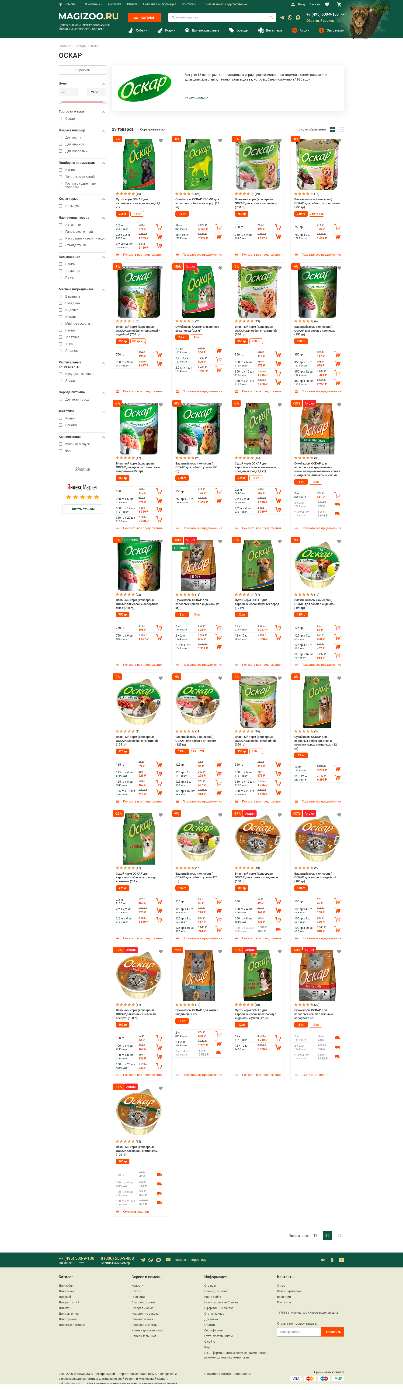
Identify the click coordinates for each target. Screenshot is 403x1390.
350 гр (241, 341)
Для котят (73, 137)
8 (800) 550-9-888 (117, 1258)
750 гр (241, 213)
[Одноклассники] (332, 1260)
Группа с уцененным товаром (80, 185)
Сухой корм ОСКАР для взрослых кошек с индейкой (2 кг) (197, 603)
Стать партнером (289, 1291)
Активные (73, 225)
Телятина (72, 337)
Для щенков (74, 144)
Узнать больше (196, 98)
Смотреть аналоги (314, 1075)
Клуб (207, 1347)
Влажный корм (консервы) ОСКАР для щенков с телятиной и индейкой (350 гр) (138, 467)
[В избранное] (160, 140)
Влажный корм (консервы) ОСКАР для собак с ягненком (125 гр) (195, 740)
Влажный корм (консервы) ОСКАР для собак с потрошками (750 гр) (317, 203)
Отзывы (210, 1285)
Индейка (72, 310)
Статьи (136, 1291)
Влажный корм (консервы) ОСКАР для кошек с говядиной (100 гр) (256, 877)
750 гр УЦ (316, 213)
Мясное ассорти (77, 323)
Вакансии (284, 1297)
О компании (93, 4)
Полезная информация (159, 4)
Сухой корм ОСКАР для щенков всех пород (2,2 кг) (197, 328)
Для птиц (65, 1308)
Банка (70, 264)
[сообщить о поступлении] (337, 504)
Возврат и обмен (143, 1308)
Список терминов (144, 1336)
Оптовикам (335, 30)
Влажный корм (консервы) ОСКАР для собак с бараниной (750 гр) (256, 203)
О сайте (209, 1341)
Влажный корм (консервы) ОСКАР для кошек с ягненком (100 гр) (137, 1150)
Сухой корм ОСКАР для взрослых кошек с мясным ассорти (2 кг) (313, 1014)
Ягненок (71, 350)
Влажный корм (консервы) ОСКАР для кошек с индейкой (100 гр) (315, 877)
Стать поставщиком (218, 1336)
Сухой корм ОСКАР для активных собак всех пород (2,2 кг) (138, 203)
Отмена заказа (142, 1319)
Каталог (147, 17)
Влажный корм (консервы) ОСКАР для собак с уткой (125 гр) (196, 877)
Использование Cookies (221, 1302)
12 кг (137, 213)
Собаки (141, 30)
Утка (69, 344)
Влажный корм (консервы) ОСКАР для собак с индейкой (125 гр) (314, 603)
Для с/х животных (72, 1325)
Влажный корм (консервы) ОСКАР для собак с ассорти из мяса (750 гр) (137, 603)
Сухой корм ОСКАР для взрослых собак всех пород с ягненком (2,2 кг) (136, 877)
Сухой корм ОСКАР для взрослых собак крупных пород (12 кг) (257, 603)
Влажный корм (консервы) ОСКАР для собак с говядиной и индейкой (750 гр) (138, 330)
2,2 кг (122, 213)
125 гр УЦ (197, 751)
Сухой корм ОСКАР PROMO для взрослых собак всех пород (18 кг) (197, 203)
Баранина (72, 296)
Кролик (71, 317)
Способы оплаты (144, 1302)
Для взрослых (76, 151)
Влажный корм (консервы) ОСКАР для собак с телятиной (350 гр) (256, 330)
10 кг (315, 481)
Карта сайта (212, 1297)
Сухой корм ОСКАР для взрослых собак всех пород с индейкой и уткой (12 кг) (255, 1014)
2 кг (301, 481)
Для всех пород (77, 399)
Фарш (69, 451)
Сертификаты (213, 1330)
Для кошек (66, 1291)
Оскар (70, 118)
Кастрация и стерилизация (85, 238)
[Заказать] (159, 227)
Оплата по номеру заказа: (297, 1323)
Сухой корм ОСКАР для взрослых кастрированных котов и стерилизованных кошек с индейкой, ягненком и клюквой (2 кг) (317, 469)
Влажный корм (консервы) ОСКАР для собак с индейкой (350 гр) (255, 740)
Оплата (132, 4)
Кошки (170, 30)
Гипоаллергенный (79, 231)
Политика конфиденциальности (227, 1374)
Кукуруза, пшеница (79, 374)
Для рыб (65, 1297)
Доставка (115, 4)
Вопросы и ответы (144, 1325)
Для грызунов (69, 1313)
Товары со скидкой (80, 177)
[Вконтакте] (323, 1260)
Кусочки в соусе (77, 444)
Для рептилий (69, 1302)
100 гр (241, 888)
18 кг (182, 213)
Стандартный (75, 245)
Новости (137, 1285)
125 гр (301, 614)
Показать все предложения (142, 254)
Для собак (66, 1285)
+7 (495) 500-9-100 (322, 14)
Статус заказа (214, 1313)
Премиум (72, 206)
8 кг (196, 337)
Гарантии (138, 1297)
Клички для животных (147, 1330)
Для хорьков (67, 1319)
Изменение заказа (145, 1313)
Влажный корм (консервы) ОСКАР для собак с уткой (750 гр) (196, 467)
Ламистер (72, 271)
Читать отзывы (83, 509)
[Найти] (271, 17)
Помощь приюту (216, 1291)
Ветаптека (274, 30)
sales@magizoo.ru (71, 1383)
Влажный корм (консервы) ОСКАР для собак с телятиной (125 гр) (137, 740)
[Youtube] (341, 1260)
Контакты (189, 4)
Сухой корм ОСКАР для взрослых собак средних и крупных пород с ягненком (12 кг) (315, 742)
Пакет (70, 277)
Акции (304, 30)
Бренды (243, 30)
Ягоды (70, 380)
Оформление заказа (218, 1308)
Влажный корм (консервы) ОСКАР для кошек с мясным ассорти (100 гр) (136, 1014)
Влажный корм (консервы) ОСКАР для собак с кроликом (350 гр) (315, 330)
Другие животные (205, 30)
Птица (70, 330)
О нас (281, 1285)
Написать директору (190, 1260)
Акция (70, 170)
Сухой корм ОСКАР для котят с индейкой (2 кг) (197, 1012)
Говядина (72, 303)
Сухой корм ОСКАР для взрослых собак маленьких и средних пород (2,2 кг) (255, 467)
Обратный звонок (320, 20)
